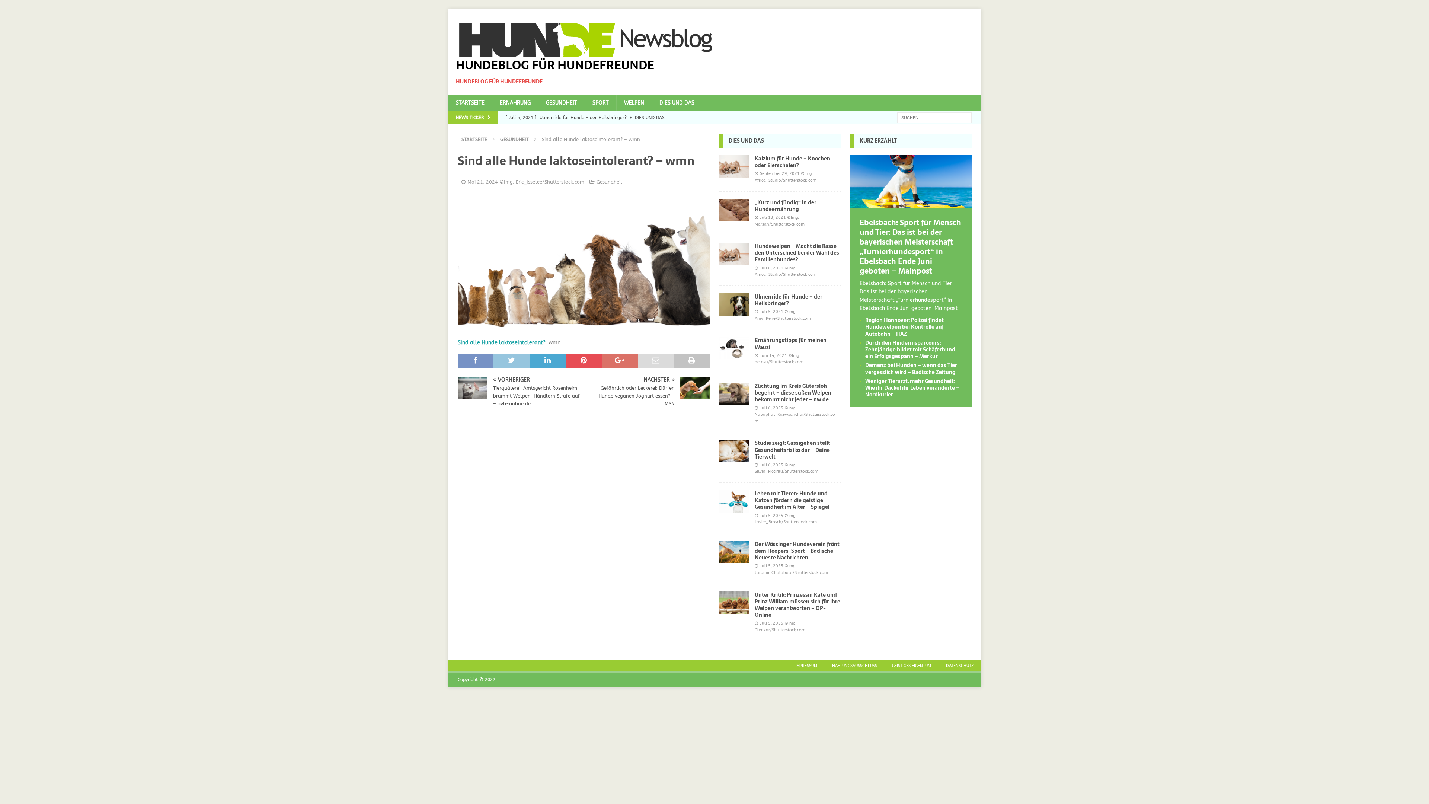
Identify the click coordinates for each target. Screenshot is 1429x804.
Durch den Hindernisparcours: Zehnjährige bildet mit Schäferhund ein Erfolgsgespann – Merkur (910, 349)
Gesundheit (561, 103)
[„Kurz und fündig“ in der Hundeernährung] (734, 210)
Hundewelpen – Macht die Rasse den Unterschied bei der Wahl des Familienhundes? (797, 253)
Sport (600, 103)
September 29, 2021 (780, 173)
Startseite (470, 103)
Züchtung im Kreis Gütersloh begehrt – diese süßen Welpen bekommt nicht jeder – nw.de (793, 392)
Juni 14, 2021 (773, 355)
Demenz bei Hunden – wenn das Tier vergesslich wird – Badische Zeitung (911, 368)
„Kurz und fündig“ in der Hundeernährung (785, 205)
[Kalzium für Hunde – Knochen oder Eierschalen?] (734, 166)
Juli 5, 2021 (771, 311)
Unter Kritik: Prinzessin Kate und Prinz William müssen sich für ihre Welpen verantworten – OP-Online (797, 605)
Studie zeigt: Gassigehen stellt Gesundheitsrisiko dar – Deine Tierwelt (792, 449)
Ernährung (515, 103)
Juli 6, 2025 (771, 408)
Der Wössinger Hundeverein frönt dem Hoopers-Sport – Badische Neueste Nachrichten (797, 551)
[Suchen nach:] (934, 117)
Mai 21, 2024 (482, 182)
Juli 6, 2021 (771, 268)
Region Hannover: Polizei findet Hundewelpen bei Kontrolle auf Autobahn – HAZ (904, 327)
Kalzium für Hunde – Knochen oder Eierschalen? (792, 161)
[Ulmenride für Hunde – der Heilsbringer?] (734, 304)
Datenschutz (960, 665)
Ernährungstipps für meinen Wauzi (791, 343)
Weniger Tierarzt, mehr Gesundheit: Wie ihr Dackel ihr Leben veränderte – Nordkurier (912, 388)
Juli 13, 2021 (773, 217)
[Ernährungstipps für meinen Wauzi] (734, 348)
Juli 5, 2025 (771, 515)
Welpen (634, 103)
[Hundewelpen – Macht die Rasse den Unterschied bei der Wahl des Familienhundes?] (734, 254)
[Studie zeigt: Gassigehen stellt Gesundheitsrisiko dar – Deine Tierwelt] (734, 451)
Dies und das (676, 103)
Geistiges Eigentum (911, 665)
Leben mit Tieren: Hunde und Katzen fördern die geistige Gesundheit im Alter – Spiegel (792, 500)
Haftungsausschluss (854, 665)
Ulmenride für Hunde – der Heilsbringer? (788, 300)
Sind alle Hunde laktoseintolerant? (502, 342)
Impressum (806, 665)
